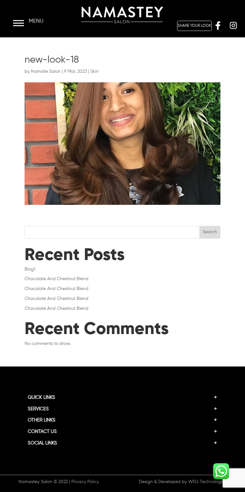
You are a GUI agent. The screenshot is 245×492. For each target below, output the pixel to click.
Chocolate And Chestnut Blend (56, 279)
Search (210, 232)
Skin (94, 71)
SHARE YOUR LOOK (194, 26)
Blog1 (30, 269)
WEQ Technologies (207, 482)
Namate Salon (46, 71)
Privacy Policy (85, 482)
